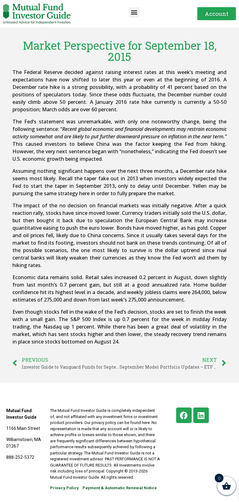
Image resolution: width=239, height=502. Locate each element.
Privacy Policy (64, 488)
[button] (134, 12)
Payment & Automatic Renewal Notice (119, 488)
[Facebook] (184, 415)
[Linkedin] (201, 415)
